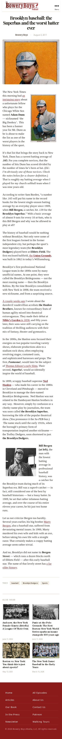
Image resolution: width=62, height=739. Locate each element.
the (40, 255)
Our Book (11, 707)
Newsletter (11, 721)
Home (8, 692)
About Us (38, 699)
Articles (9, 699)
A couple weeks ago (14, 301)
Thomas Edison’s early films (22, 366)
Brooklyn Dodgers (30, 583)
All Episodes (40, 692)
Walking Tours (41, 721)
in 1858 (16, 320)
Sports (44, 583)
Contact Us (39, 707)
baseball (14, 583)
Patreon (37, 714)
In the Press (12, 714)
